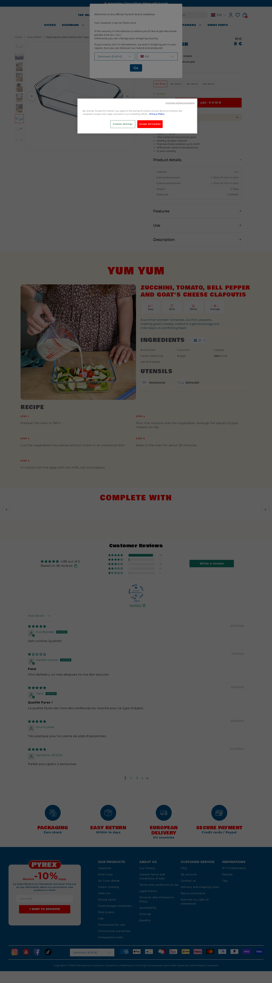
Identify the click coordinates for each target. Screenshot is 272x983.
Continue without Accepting (180, 103)
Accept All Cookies (150, 124)
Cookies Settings (122, 124)
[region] (137, 116)
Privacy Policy (156, 114)
